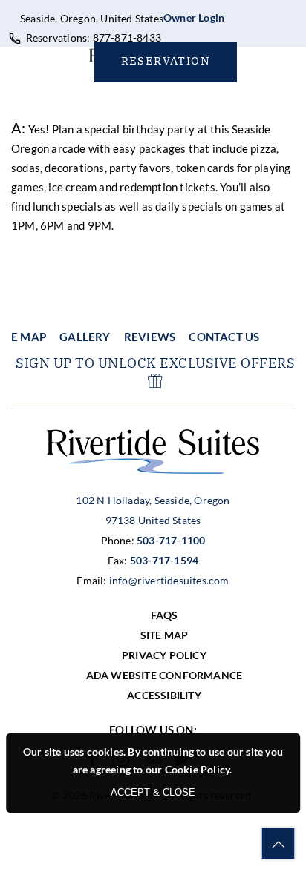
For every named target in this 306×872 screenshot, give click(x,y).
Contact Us (224, 336)
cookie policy (197, 769)
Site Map (164, 635)
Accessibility (164, 695)
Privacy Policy (164, 655)
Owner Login (193, 17)
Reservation (165, 60)
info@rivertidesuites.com (168, 580)
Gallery (84, 336)
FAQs (164, 615)
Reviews (149, 336)
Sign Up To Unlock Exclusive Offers (155, 362)
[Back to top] (278, 843)
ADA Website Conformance (164, 675)
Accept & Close (153, 792)
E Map (28, 336)
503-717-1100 (171, 540)
